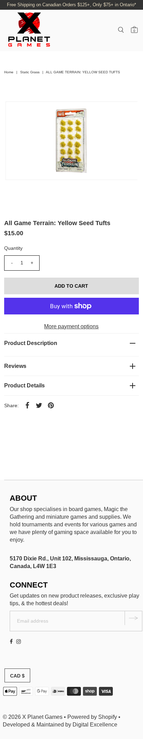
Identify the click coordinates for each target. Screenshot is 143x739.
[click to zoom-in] (126, 112)
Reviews (15, 366)
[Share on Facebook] (27, 405)
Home (9, 72)
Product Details (24, 385)
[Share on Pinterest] (50, 405)
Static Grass (30, 72)
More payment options (71, 326)
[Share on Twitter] (39, 405)
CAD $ (17, 676)
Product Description (30, 343)
